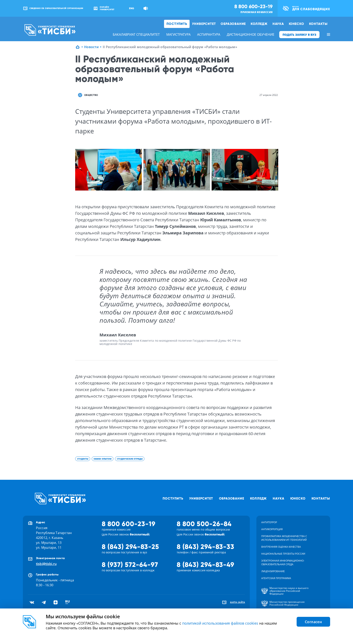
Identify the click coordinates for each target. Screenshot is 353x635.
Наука (278, 24)
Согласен (313, 621)
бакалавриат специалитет (136, 34)
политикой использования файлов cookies (220, 623)
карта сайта (237, 602)
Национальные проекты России (283, 553)
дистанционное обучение (250, 34)
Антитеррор (269, 522)
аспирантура (208, 34)
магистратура (178, 34)
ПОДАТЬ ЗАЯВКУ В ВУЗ (299, 35)
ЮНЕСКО (296, 24)
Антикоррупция (272, 529)
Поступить (176, 24)
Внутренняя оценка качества (281, 547)
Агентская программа (276, 578)
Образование (233, 24)
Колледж (259, 24)
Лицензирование (273, 571)
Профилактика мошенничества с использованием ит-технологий (284, 538)
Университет (204, 24)
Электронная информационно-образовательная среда (282, 562)
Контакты (318, 24)
